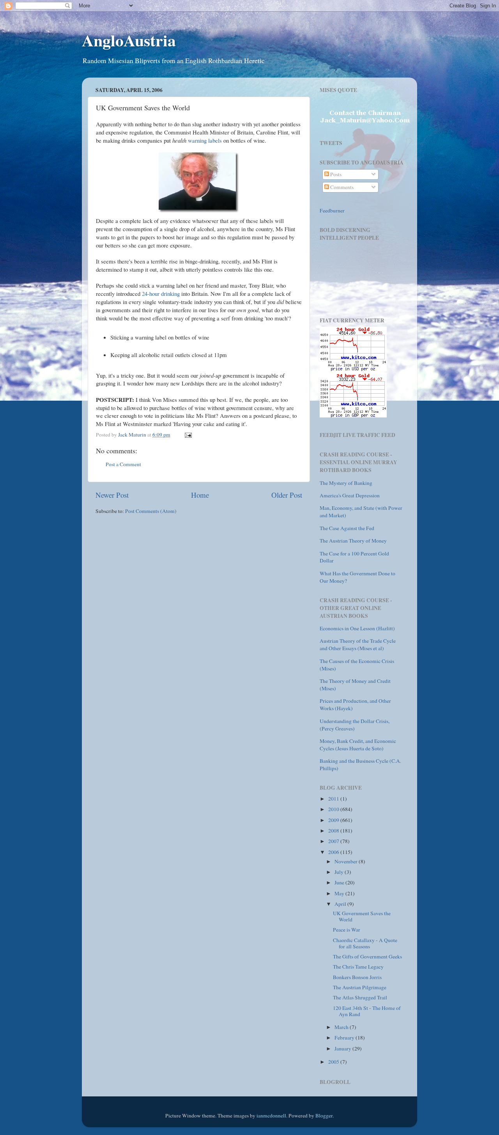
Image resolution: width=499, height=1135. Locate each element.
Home (200, 495)
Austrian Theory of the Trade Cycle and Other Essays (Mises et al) (358, 644)
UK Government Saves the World (362, 916)
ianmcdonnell (271, 1115)
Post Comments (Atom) (151, 510)
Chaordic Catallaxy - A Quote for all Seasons (365, 943)
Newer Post (112, 495)
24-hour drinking (161, 293)
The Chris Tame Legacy (358, 966)
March (342, 1027)
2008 (334, 830)
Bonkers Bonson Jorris (357, 977)
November (346, 861)
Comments (341, 187)
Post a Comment (123, 464)
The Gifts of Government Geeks (367, 956)
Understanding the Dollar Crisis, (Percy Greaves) (354, 725)
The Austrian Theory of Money (353, 540)
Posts (335, 174)
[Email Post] (187, 434)
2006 (334, 852)
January (343, 1048)
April (340, 903)
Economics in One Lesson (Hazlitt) (357, 628)
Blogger (324, 1115)
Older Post (286, 495)
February (345, 1037)
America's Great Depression (350, 495)
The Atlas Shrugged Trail (360, 997)
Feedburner (332, 210)
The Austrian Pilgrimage (359, 987)
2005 (334, 1061)
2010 (334, 809)
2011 (334, 798)
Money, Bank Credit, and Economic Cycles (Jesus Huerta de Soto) (358, 744)
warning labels (205, 140)
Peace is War (346, 929)
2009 (334, 820)
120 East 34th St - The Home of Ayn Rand (367, 1011)
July (339, 871)
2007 (334, 841)
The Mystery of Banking (346, 482)
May (339, 893)
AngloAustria (129, 40)
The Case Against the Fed (347, 528)
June (339, 882)
